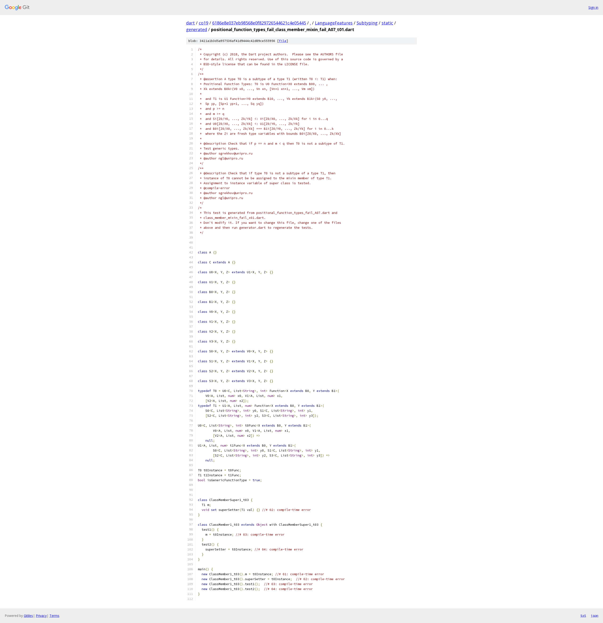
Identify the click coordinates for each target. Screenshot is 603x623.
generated (196, 29)
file (282, 41)
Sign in (593, 7)
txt (583, 615)
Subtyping (367, 23)
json (594, 615)
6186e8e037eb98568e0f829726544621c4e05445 (259, 23)
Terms (54, 615)
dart (190, 23)
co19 (203, 23)
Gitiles (28, 615)
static (387, 23)
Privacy (41, 615)
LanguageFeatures (334, 23)
